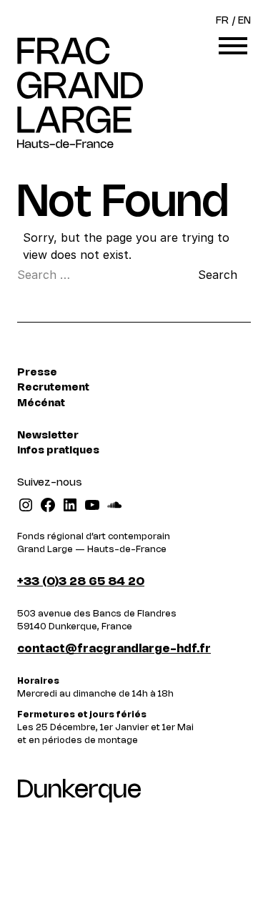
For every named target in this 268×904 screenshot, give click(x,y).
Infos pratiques (58, 451)
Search (217, 274)
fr (222, 21)
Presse (37, 373)
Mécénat (41, 403)
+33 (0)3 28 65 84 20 (80, 581)
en (244, 21)
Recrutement (53, 388)
